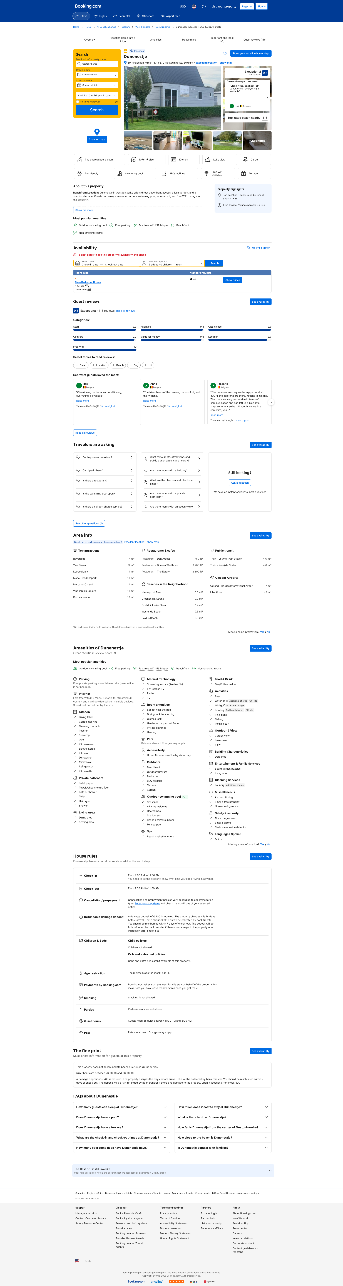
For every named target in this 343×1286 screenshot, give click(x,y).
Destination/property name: (91, 59)
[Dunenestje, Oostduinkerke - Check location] (125, 63)
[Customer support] (204, 6)
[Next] (267, 98)
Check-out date (84, 80)
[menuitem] (81, 16)
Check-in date (83, 70)
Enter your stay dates (147, 903)
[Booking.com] (88, 6)
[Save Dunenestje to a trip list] (225, 53)
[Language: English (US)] (194, 6)
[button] (97, 95)
